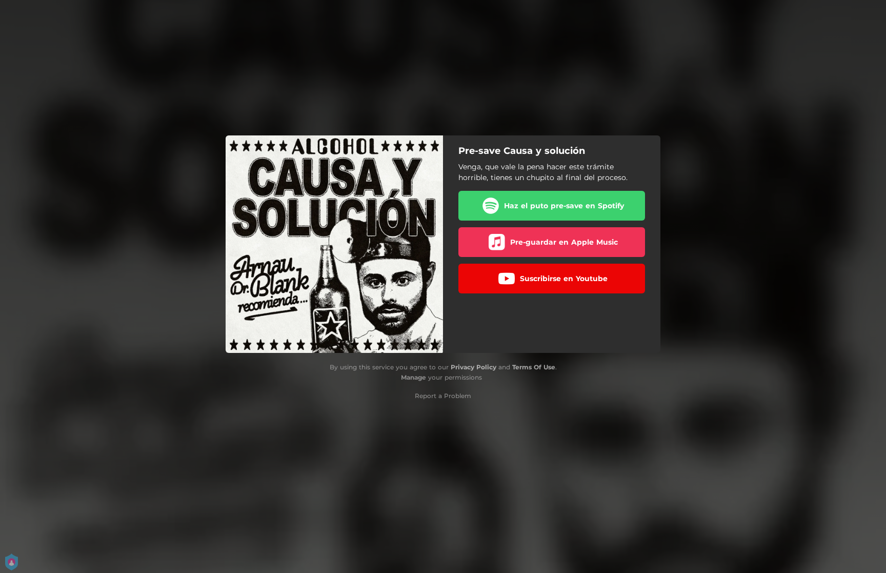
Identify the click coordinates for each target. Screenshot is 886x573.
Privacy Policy (473, 367)
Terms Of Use (533, 367)
